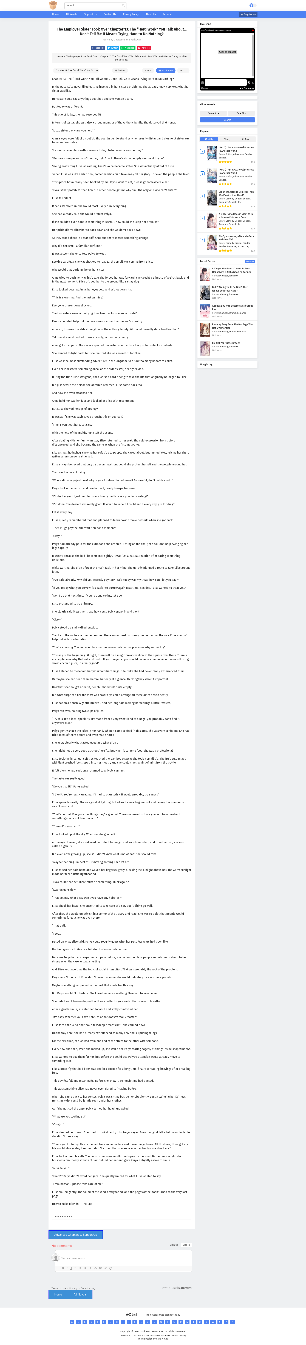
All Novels (80, 1294)
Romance (234, 275)
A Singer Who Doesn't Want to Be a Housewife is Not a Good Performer (236, 217)
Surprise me (249, 14)
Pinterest (145, 48)
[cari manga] (123, 5)
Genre (212, 113)
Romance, (224, 202)
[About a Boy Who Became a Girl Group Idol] (205, 317)
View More (250, 261)
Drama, (239, 243)
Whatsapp (129, 48)
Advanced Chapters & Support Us (75, 1234)
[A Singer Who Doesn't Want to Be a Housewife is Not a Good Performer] (205, 280)
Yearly (227, 139)
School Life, (235, 202)
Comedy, (230, 198)
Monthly (209, 139)
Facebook (99, 48)
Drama (232, 313)
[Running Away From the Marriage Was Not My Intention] (205, 336)
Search (227, 120)
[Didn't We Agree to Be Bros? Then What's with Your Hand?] (205, 298)
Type (241, 113)
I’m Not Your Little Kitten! (226, 343)
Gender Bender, (243, 198)
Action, (229, 154)
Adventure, (239, 154)
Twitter (114, 48)
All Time (246, 139)
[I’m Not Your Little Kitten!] (205, 354)
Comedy (224, 275)
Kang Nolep (162, 1338)
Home (58, 1294)
